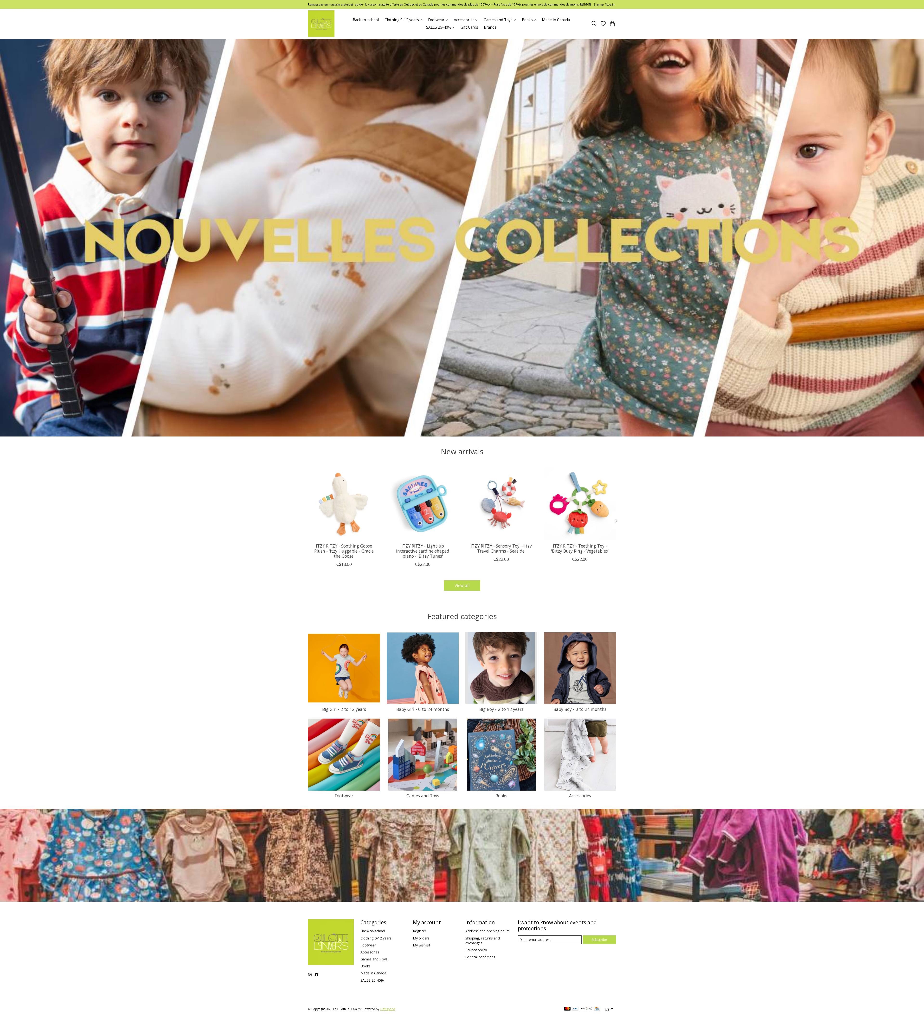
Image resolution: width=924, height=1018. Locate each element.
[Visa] (575, 1009)
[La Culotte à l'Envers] (321, 23)
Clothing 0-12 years (375, 938)
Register (419, 930)
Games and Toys (422, 796)
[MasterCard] (567, 1009)
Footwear (344, 796)
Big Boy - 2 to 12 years (501, 709)
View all (462, 585)
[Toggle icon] (593, 23)
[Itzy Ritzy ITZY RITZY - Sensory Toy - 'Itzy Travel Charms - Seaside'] (501, 503)
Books (501, 796)
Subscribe (599, 939)
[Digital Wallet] (586, 1009)
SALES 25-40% (372, 980)
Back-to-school (366, 19)
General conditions (480, 956)
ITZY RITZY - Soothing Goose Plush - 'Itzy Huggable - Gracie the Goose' (344, 551)
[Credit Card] (597, 1009)
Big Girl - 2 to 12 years (344, 709)
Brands (490, 27)
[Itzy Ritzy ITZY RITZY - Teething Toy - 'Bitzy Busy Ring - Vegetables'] (580, 503)
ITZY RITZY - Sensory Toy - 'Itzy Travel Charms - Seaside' (501, 548)
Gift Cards (469, 27)
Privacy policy (476, 949)
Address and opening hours (487, 930)
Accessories (580, 796)
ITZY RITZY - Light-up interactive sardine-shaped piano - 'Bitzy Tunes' (422, 551)
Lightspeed (387, 1009)
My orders (421, 938)
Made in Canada (556, 19)
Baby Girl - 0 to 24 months (422, 709)
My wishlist (421, 945)
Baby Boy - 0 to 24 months (579, 709)
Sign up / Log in (604, 4)
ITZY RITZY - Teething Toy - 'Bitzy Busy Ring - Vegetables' (580, 548)
